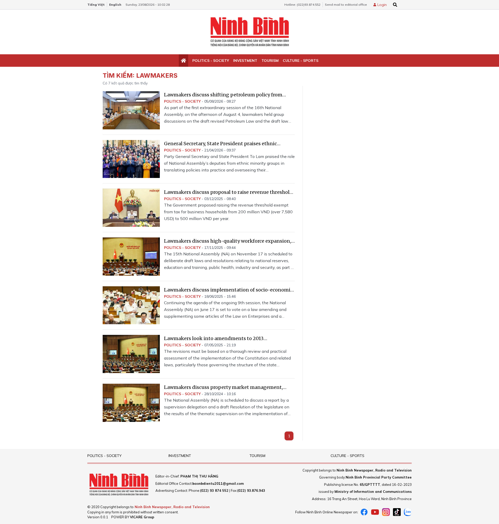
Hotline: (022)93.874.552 (302, 4)
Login (382, 4)
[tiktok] (397, 512)
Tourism (270, 60)
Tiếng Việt (96, 4)
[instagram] (386, 512)
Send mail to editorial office (346, 4)
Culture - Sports (300, 60)
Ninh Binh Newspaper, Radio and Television (172, 507)
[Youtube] (375, 512)
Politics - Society (210, 60)
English (115, 4)
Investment (245, 60)
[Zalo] (408, 512)
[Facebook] (364, 512)
